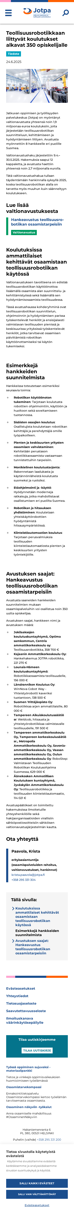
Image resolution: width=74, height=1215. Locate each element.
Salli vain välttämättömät (37, 1194)
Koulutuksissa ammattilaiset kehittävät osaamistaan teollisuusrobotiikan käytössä (37, 916)
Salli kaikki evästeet (37, 1183)
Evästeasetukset (20, 988)
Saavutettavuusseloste (26, 1011)
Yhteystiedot (17, 996)
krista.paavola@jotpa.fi (28, 875)
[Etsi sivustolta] (65, 13)
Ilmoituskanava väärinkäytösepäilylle (24, 1020)
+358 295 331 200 (49, 1139)
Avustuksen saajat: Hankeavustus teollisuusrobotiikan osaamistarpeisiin (32, 947)
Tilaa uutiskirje (37, 1050)
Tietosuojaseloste (21, 1003)
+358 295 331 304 (24, 880)
